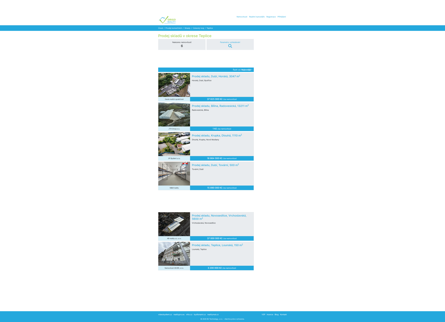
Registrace (271, 17)
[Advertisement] (222, 7)
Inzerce (270, 314)
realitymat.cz (213, 314)
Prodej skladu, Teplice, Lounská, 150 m (217, 245)
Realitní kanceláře (257, 17)
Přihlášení (282, 17)
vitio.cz (189, 314)
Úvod (160, 28)
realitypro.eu (178, 314)
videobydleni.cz (165, 314)
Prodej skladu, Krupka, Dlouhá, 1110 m (217, 135)
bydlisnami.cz (200, 314)
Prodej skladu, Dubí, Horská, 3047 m (216, 76)
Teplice (210, 28)
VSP (263, 314)
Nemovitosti (242, 17)
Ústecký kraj (198, 28)
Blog (277, 314)
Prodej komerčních (173, 28)
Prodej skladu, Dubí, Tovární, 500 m (215, 165)
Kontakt (283, 314)
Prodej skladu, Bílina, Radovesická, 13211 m (220, 106)
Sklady (187, 28)
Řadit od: (242, 70)
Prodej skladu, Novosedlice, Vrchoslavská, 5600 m (219, 217)
